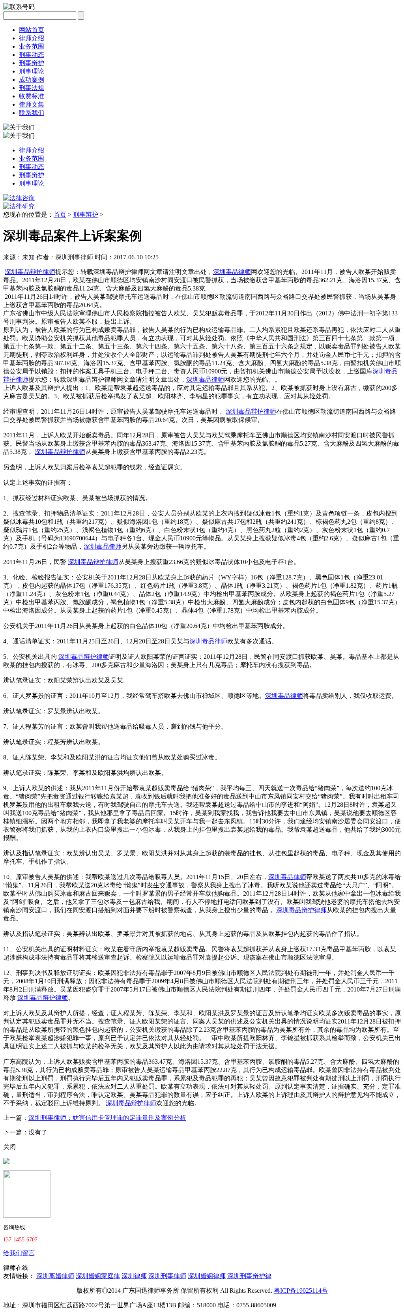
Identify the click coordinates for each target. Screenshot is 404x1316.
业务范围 (31, 46)
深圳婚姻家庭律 (98, 1276)
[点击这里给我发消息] (6, 1162)
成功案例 (31, 79)
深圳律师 (134, 1276)
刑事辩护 (31, 63)
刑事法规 (31, 87)
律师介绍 (31, 38)
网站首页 (31, 29)
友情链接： (19, 1276)
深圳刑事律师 (167, 1276)
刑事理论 (31, 71)
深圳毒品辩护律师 (30, 271)
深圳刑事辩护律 (249, 1276)
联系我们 (31, 112)
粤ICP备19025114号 (301, 1290)
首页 (60, 214)
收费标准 (31, 96)
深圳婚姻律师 (207, 1276)
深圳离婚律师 (55, 1276)
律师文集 (31, 104)
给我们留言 (19, 1253)
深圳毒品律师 (232, 271)
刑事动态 (31, 54)
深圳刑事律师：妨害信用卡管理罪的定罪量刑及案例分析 (107, 1117)
